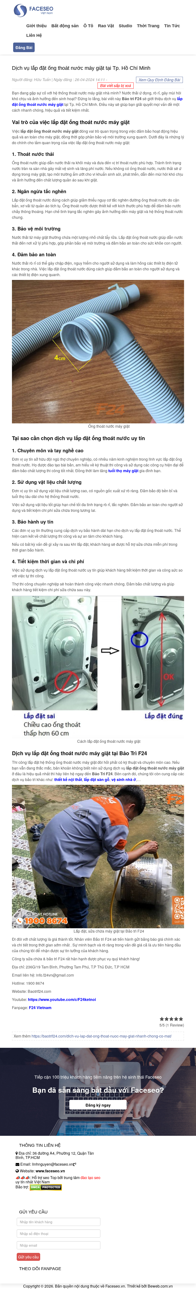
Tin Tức (172, 25)
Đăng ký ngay (98, 1105)
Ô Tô (88, 25)
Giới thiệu (36, 25)
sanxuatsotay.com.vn (33, 1202)
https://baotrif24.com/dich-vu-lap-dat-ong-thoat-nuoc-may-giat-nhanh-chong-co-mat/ (102, 1036)
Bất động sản (65, 25)
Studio (125, 25)
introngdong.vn (28, 1195)
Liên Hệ (34, 35)
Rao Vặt (106, 25)
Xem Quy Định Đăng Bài (159, 79)
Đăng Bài (24, 47)
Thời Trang (148, 25)
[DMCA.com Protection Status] (46, 1187)
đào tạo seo (90, 1177)
